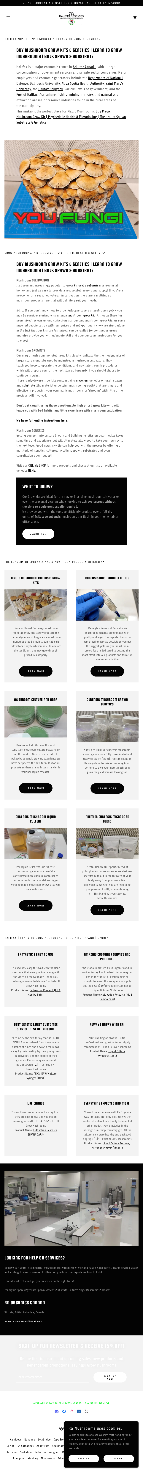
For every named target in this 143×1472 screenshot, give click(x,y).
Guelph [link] (11, 1446)
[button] (14, 17)
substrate (28, 385)
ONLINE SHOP (37, 465)
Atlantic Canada (84, 67)
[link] (71, 17)
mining (74, 94)
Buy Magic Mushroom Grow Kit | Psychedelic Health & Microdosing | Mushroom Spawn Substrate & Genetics (71, 117)
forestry (87, 94)
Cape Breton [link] (60, 1439)
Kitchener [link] (12, 1452)
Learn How (38, 534)
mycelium (82, 380)
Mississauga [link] (48, 1458)
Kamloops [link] (15, 1439)
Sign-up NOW (110, 1377)
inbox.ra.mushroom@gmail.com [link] (23, 1321)
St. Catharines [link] (26, 1446)
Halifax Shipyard (50, 89)
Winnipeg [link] (33, 1458)
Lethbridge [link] (44, 1439)
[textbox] (52, 1377)
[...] (36, 1064)
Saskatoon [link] (26, 1452)
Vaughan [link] (54, 1452)
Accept (119, 1458)
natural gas (109, 94)
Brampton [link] (19, 1458)
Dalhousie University (45, 83)
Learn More (35, 671)
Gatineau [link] (40, 1452)
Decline (84, 1458)
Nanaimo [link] (29, 1439)
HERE (31, 470)
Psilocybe (86, 285)
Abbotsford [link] (42, 1446)
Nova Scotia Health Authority (83, 83)
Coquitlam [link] (58, 1446)
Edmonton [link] (64, 1458)
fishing (62, 94)
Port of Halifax (27, 94)
